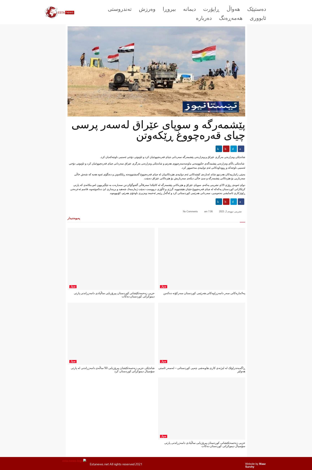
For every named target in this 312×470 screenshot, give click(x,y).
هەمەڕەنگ (230, 18)
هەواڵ (233, 9)
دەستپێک (256, 9)
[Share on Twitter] (233, 149)
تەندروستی (120, 9)
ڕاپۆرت (211, 9)
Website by (255, 465)
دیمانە (189, 9)
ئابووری (258, 18)
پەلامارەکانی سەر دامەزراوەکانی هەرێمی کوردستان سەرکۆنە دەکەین (204, 293)
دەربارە (204, 18)
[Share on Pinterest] (226, 149)
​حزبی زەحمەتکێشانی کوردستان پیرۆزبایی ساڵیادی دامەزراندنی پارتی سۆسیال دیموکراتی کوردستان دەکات (204, 444)
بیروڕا (169, 9)
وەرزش (147, 9)
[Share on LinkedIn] (219, 149)
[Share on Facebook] (241, 149)
